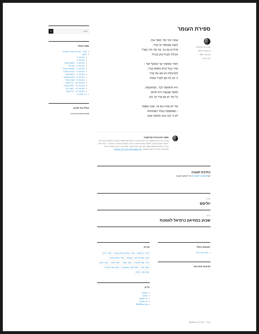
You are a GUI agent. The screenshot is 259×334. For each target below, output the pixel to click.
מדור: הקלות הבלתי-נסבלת (124, 253)
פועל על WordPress (196, 322)
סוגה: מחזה (115, 263)
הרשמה (145, 293)
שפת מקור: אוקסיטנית (129, 267)
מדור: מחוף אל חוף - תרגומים (138, 258)
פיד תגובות (143, 301)
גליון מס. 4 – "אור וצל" (76, 66)
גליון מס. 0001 (205, 55)
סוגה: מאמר (126, 263)
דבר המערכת (82, 94)
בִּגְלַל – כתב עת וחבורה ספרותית (74, 52)
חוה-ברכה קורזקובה (203, 47)
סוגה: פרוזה (103, 263)
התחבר (145, 296)
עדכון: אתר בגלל (202, 253)
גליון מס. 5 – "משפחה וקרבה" (73, 69)
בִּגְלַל (208, 322)
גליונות (84, 54)
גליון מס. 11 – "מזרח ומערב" (74, 86)
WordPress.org (142, 304)
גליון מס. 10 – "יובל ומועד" (75, 83)
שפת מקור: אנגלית (112, 267)
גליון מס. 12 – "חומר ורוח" (75, 88)
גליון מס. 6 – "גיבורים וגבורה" (74, 71)
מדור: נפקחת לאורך (116, 258)
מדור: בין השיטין (143, 253)
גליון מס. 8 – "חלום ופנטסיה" (74, 77)
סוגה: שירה (206, 58)
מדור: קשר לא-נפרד (141, 263)
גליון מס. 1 (81, 57)
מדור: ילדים (107, 253)
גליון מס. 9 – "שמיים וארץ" (75, 80)
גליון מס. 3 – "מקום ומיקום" (74, 63)
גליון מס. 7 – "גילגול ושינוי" (75, 74)
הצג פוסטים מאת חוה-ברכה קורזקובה (128, 149)
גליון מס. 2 (81, 60)
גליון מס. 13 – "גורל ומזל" (75, 91)
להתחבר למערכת (200, 176)
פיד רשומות (143, 299)
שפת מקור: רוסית (142, 272)
